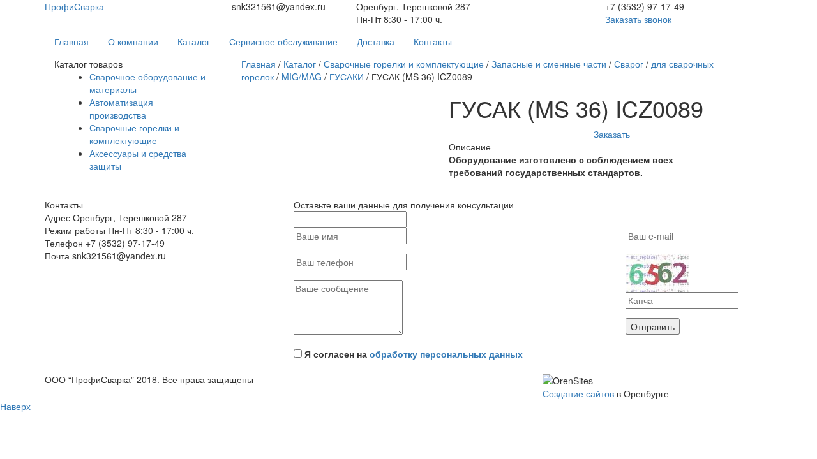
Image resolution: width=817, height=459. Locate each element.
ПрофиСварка (74, 6)
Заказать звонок (638, 19)
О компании (133, 41)
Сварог (628, 63)
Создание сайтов (578, 393)
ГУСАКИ (346, 76)
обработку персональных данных (446, 353)
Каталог (193, 41)
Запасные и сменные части (548, 63)
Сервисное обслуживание (283, 41)
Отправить (653, 326)
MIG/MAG (301, 76)
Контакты (433, 41)
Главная (71, 41)
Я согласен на (413, 353)
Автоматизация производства (121, 108)
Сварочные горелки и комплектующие (134, 134)
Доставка (375, 41)
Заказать (612, 133)
